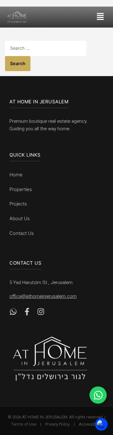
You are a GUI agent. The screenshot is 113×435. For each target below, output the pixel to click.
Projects (18, 204)
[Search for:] (45, 48)
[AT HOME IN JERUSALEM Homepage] (50, 358)
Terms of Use (23, 424)
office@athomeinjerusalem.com (43, 296)
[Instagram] (41, 313)
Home (16, 175)
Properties (20, 189)
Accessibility (90, 424)
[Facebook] (27, 313)
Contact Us (21, 233)
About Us (19, 218)
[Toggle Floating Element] (98, 395)
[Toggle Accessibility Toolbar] (101, 424)
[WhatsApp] (13, 313)
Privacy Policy (57, 424)
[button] (102, 17)
